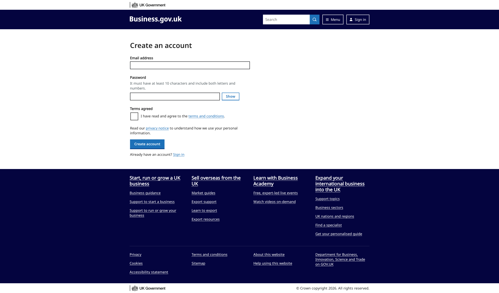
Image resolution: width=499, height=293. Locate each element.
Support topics (327, 198)
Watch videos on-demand (274, 201)
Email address (141, 58)
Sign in (178, 154)
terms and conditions (206, 116)
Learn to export (204, 210)
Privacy (135, 254)
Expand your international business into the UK (340, 183)
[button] (357, 19)
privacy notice (157, 128)
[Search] (314, 19)
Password (138, 77)
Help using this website (272, 263)
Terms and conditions (209, 254)
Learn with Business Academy (275, 181)
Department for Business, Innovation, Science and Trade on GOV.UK (340, 259)
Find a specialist (328, 225)
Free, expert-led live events (275, 192)
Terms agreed (141, 108)
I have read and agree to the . (184, 116)
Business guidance (145, 192)
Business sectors (329, 207)
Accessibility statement (149, 272)
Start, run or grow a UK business (155, 181)
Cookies (136, 263)
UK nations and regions (334, 216)
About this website (269, 254)
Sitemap (198, 263)
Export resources (206, 219)
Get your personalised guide (338, 233)
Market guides (203, 192)
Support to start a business (152, 201)
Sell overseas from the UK (216, 181)
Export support (204, 201)
